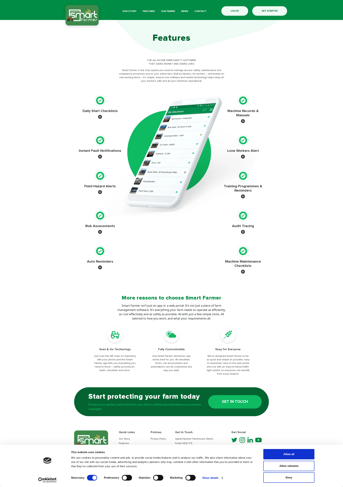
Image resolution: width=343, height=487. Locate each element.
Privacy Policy (158, 439)
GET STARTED (270, 11)
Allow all (289, 454)
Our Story (129, 11)
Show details (210, 477)
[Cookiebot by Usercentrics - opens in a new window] (47, 480)
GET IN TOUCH (235, 402)
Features (149, 11)
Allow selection (289, 465)
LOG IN (235, 11)
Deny (289, 477)
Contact (200, 11)
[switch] (127, 478)
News (184, 11)
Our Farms (168, 11)
